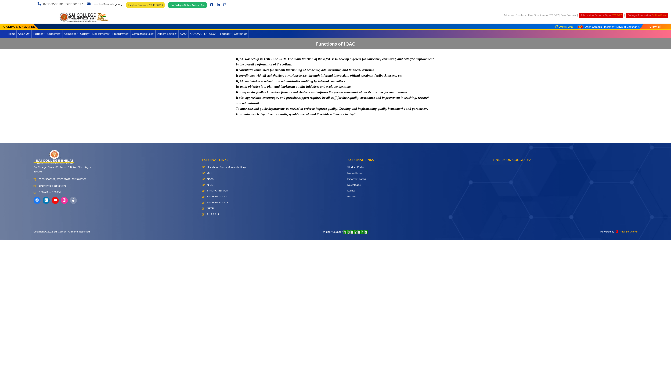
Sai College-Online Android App (187, 5)
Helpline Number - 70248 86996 (145, 5)
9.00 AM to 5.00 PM (49, 192)
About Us (23, 33)
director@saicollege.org (107, 4)
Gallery (84, 33)
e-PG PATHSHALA (217, 190)
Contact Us (240, 33)
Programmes (120, 33)
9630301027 (74, 4)
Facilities (38, 33)
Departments (100, 33)
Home (11, 33)
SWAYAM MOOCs (216, 196)
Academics (53, 33)
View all (655, 26)
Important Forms (356, 178)
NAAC (210, 178)
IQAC (183, 33)
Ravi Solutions (627, 231)
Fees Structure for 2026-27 (543, 15)
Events (351, 190)
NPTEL (210, 208)
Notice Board (355, 173)
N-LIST (210, 184)
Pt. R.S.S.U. (212, 214)
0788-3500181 (53, 4)
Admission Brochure (515, 15)
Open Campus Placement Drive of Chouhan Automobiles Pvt (606, 26)
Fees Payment (569, 15)
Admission (70, 33)
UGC (212, 33)
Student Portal (355, 167)
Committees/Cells (142, 33)
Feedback (224, 33)
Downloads (354, 184)
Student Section (166, 33)
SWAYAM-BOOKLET (218, 202)
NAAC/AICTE (198, 33)
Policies (351, 196)
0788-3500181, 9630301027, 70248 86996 (62, 179)
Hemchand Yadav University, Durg (226, 167)
